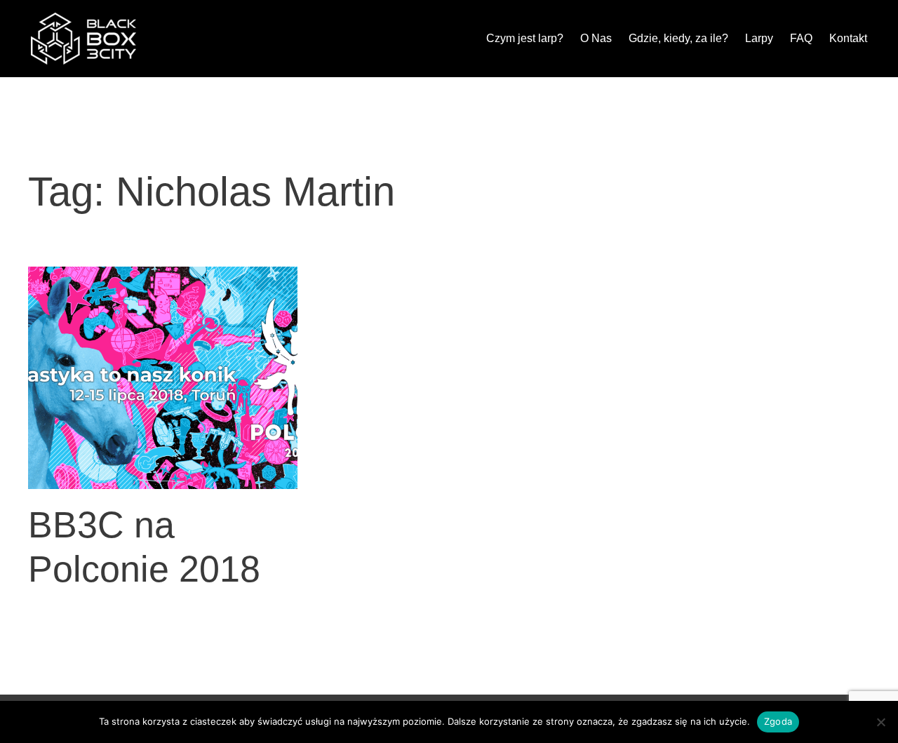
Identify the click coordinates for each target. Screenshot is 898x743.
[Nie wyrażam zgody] (880, 722)
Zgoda (778, 721)
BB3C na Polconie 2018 (144, 546)
